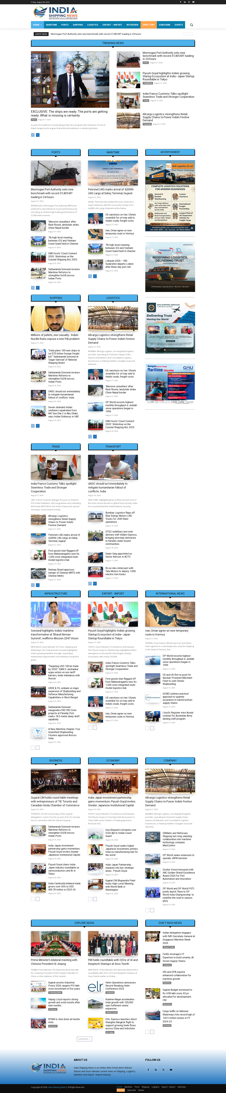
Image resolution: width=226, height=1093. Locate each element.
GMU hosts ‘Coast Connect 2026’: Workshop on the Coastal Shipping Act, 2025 (62, 256)
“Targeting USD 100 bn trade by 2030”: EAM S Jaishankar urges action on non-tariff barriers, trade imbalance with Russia (64, 672)
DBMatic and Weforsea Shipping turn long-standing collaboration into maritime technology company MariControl (177, 839)
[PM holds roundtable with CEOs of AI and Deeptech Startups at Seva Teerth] (113, 943)
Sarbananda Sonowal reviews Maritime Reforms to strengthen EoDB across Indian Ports (64, 274)
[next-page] (38, 135)
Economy (113, 760)
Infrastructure (55, 593)
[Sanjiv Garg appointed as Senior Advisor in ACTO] (95, 557)
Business (56, 760)
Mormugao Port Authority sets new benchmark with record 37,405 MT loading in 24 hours (168, 55)
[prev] (185, 34)
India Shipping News (57, 1087)
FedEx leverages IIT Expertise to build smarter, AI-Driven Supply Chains (179, 957)
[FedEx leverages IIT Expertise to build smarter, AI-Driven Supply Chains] (152, 957)
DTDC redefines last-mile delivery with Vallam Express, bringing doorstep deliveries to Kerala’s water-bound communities (121, 537)
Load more (83, 1039)
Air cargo (109, 1032)
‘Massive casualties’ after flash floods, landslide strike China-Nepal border (63, 224)
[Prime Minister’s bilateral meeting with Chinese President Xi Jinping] (56, 943)
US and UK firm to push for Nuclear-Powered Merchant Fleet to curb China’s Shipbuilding (177, 679)
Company (147, 124)
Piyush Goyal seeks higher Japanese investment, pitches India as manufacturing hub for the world (121, 850)
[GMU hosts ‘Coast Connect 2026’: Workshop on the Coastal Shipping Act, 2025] (38, 257)
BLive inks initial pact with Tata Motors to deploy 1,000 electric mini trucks (120, 571)
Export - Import (113, 593)
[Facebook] (180, 2)
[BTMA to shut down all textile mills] (38, 1023)
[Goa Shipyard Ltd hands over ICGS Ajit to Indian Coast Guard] (95, 833)
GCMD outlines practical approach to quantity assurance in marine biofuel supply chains (177, 698)
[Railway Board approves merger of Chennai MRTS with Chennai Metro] (38, 573)
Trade (146, 100)
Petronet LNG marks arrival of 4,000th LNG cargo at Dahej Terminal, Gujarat (64, 537)
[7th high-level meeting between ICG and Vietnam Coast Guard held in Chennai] (38, 241)
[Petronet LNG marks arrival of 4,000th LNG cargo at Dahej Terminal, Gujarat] (113, 173)
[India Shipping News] (55, 13)
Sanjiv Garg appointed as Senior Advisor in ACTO (118, 555)
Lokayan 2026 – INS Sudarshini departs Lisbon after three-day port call (119, 263)
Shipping (56, 298)
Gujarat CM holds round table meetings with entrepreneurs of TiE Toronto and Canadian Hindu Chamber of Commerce (55, 801)
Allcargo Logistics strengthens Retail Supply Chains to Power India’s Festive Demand (166, 117)
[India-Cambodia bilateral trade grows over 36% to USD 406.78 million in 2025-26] (38, 887)
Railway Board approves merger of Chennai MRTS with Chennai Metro (64, 572)
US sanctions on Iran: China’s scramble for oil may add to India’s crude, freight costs (120, 217)
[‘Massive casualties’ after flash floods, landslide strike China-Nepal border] (38, 225)
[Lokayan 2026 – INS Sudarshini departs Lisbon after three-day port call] (95, 264)
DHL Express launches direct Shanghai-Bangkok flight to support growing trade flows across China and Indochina (121, 1024)
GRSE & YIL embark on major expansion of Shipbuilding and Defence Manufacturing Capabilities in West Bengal (64, 693)
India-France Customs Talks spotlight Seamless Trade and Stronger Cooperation (168, 95)
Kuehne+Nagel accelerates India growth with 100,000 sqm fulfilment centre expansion (119, 1004)
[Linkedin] (185, 2)
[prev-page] (33, 135)
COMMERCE (148, 83)
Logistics (113, 298)
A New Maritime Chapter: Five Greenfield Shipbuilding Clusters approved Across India (64, 734)
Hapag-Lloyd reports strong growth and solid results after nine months (64, 1002)
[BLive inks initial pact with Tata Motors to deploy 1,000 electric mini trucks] (95, 572)
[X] (189, 2)
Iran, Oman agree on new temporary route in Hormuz (119, 232)
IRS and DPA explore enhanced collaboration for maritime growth (177, 975)
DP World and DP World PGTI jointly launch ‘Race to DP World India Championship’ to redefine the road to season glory (178, 894)
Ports (34, 120)
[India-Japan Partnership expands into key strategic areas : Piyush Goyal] (95, 868)
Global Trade (94, 955)
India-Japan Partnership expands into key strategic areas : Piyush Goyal (119, 867)
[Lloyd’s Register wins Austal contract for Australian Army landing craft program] (152, 716)
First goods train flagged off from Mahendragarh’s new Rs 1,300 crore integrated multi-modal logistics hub (63, 555)
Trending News (55, 992)
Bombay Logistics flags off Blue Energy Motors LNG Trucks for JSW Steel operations (120, 517)
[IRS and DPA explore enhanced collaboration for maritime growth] (152, 975)
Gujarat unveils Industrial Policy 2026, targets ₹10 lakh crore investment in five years (64, 985)
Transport (113, 446)
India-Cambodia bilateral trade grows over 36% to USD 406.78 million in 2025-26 (64, 886)
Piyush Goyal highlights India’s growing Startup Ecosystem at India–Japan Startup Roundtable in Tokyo (102, 34)
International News (170, 593)
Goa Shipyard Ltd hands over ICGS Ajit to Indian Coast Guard (120, 833)
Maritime (113, 152)
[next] (190, 34)
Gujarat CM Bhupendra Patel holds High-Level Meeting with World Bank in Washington (120, 885)
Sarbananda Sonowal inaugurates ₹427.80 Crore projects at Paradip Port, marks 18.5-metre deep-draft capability (63, 713)
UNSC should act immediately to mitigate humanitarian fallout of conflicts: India (64, 394)
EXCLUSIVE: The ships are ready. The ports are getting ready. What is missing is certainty (69, 113)
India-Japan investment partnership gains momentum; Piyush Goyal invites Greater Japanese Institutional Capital (64, 850)
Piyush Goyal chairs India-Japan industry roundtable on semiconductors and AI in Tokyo (63, 869)
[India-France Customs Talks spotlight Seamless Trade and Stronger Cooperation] (128, 100)
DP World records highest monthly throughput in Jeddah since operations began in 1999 (121, 407)
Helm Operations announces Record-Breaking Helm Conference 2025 (120, 985)
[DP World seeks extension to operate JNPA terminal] (152, 859)
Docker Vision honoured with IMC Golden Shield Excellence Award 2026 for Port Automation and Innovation (179, 874)
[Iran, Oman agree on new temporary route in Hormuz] (95, 234)
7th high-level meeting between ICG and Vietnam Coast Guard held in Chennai (63, 240)
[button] (191, 24)
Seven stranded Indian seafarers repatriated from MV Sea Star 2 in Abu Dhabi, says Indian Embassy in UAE (63, 412)
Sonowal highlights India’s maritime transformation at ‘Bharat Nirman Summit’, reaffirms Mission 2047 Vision (54, 634)
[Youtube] (193, 2)
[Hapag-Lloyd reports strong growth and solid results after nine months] (38, 1003)
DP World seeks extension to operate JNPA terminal (178, 857)
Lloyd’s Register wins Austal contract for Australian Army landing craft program (178, 715)
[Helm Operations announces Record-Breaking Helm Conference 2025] (95, 986)
